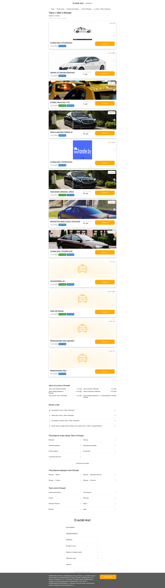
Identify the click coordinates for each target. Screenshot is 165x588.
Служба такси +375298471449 (61, 251)
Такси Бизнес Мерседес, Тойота (62, 192)
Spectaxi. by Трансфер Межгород (62, 72)
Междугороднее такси (58, 370)
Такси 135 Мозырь (56, 311)
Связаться (105, 43)
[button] (81, 68)
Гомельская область (73, 9)
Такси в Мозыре (86, 9)
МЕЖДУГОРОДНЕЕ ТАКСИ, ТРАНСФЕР (65, 221)
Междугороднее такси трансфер (62, 341)
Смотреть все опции (82, 463)
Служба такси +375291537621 (61, 162)
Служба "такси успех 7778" (60, 102)
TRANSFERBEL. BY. (57, 281)
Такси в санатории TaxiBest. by (61, 132)
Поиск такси (60, 9)
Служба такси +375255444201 (61, 43)
